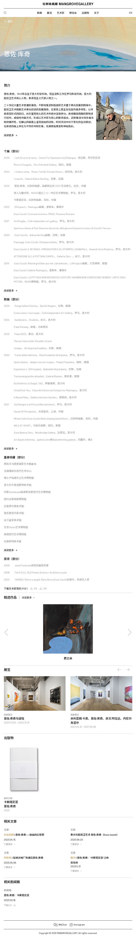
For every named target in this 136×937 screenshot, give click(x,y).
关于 (96, 12)
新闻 (39, 12)
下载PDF (8, 905)
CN (45, 588)
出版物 (85, 12)
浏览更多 (27, 597)
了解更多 (8, 844)
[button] (6, 632)
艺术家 (60, 12)
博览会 (73, 12)
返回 (10, 21)
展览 (49, 12)
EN (35, 588)
